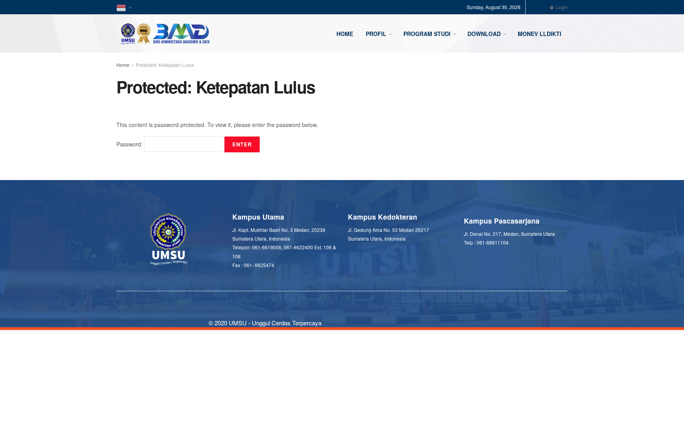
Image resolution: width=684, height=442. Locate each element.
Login (561, 7)
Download (484, 34)
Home (344, 34)
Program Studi (426, 34)
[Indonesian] (123, 7)
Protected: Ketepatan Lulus (165, 64)
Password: (130, 144)
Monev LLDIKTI (539, 34)
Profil (376, 34)
